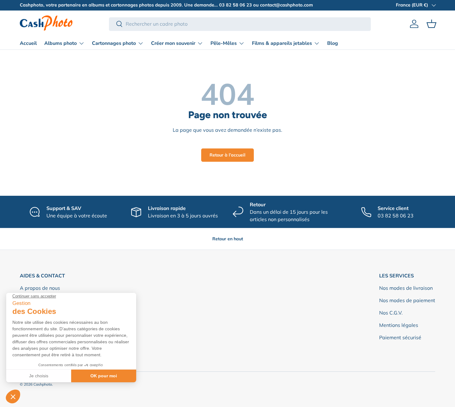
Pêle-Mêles (223, 43)
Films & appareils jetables (282, 43)
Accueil (28, 43)
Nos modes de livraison (406, 288)
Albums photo (60, 43)
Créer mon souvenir (173, 43)
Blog (332, 43)
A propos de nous (40, 288)
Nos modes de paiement (407, 300)
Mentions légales (398, 325)
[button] (431, 24)
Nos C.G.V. (391, 313)
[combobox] (240, 24)
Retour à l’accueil (227, 155)
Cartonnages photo (114, 43)
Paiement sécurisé (400, 337)
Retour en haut (227, 239)
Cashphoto (42, 384)
